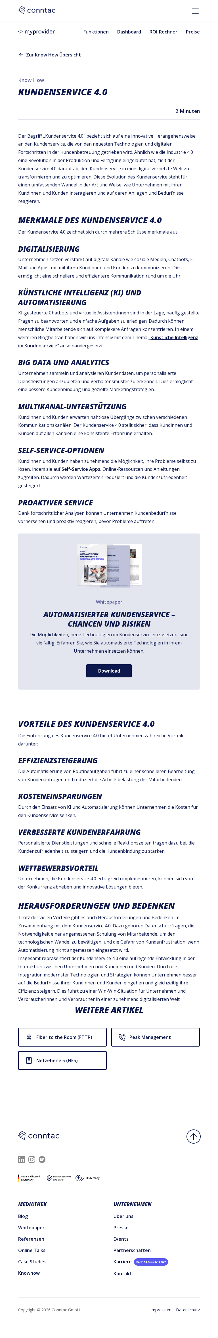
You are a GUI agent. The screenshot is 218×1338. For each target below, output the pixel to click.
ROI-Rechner (163, 32)
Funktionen (96, 32)
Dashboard (129, 32)
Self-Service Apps (81, 469)
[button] (194, 9)
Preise (193, 32)
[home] (36, 32)
